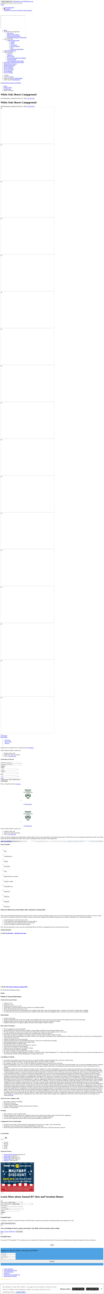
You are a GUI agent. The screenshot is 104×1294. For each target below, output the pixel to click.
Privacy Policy (11, 56)
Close (52, 1245)
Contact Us (10, 55)
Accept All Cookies (92, 1289)
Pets (2, 774)
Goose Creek (7, 1156)
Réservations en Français (10, 1276)
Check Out (3, 764)
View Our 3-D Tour (6, 841)
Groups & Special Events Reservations (14, 62)
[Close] (101, 1289)
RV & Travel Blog (8, 68)
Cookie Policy (21, 1292)
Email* (2, 1210)
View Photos (4, 735)
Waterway (6, 1160)
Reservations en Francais (10, 64)
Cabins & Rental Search (13, 40)
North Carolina (8, 87)
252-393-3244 (30, 98)
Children (3, 771)
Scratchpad (18, 9)
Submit (3, 1212)
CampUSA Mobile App (10, 50)
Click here (18, 784)
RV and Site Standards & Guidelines (16, 58)
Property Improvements (13, 34)
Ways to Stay (4, 1202)
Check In (3, 762)
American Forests (11, 59)
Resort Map (8, 741)
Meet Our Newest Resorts (13, 36)
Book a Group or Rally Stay (8, 1231)
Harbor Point (7, 1157)
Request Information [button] (6, 930)
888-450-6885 (18, 78)
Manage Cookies (65, 1289)
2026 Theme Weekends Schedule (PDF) (17, 987)
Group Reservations (9, 7)
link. (12, 1095)
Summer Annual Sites (9, 65)
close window (19, 1231)
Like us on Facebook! (16, 83)
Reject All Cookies (78, 1289)
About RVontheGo (9, 1271)
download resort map (20, 933)
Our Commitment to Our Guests (15, 61)
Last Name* (4, 1207)
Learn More (30, 747)
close (2, 778)
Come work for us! (9, 69)
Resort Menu (4, 737)
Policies (7, 743)
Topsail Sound (7, 1159)
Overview (7, 740)
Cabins (12, 43)
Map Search (10, 33)
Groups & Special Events (10, 1270)
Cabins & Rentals (8, 1269)
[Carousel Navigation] (52, 1192)
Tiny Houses (13, 45)
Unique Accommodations (16, 49)
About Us (9, 53)
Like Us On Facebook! (7, 1266)
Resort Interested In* (6, 1204)
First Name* (4, 1205)
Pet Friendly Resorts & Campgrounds (16, 37)
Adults (2, 767)
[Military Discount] (17, 1191)
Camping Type (4, 779)
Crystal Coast (7, 89)
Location (3, 3)
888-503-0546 (16, 79)
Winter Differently (8, 66)
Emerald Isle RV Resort (10, 1154)
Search (2, 4)
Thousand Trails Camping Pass (12, 1274)
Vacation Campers (15, 46)
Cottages (12, 42)
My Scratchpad (8, 71)
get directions (9, 933)
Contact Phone (4, 1209)
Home (5, 30)
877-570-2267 (10, 77)
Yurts (11, 47)
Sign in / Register (8, 72)
